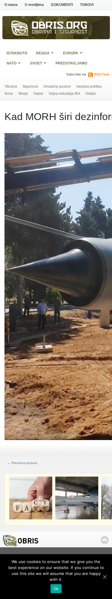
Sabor (38, 94)
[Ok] (105, 577)
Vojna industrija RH (64, 94)
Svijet (34, 63)
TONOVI (86, 5)
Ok (56, 588)
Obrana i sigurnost (60, 32)
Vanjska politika (89, 86)
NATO (9, 63)
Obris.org (60, 26)
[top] (105, 540)
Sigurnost (30, 86)
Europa (68, 53)
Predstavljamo (71, 63)
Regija (41, 53)
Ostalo (90, 94)
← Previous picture (22, 463)
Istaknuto (17, 53)
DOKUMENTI (62, 5)
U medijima (34, 5)
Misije (23, 94)
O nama (11, 5)
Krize (9, 94)
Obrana (11, 86)
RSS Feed (101, 74)
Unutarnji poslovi (57, 86)
